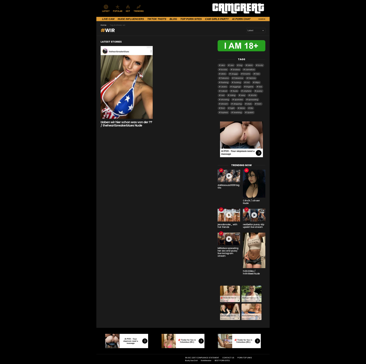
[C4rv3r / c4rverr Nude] (254, 184)
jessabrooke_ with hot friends (227, 226)
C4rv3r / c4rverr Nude (251, 202)
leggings (236, 86)
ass (232, 65)
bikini (250, 65)
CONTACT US (228, 358)
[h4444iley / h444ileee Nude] (254, 250)
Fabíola (252, 78)
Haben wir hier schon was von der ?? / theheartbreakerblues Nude (126, 124)
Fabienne (238, 78)
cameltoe (250, 69)
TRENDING (139, 11)
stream (224, 103)
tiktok (242, 108)
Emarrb (246, 73)
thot (223, 108)
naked (224, 91)
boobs (224, 69)
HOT (128, 11)
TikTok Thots (156, 19)
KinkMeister (206, 360)
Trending (221, 170)
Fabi (257, 73)
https (257, 82)
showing (225, 99)
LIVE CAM (108, 19)
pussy (259, 91)
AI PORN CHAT (241, 19)
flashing (224, 82)
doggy (234, 73)
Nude (235, 91)
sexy (243, 95)
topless (224, 112)
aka (223, 65)
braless (236, 69)
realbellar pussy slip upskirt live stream (253, 226)
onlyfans (247, 91)
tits (251, 108)
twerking (238, 112)
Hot (247, 82)
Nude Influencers (131, 19)
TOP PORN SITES (191, 19)
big (240, 65)
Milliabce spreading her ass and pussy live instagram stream (228, 252)
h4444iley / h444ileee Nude (251, 272)
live (260, 86)
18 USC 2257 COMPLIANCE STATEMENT (202, 358)
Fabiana (225, 78)
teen (259, 103)
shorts (253, 95)
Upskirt (250, 112)
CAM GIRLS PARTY (217, 19)
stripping (237, 103)
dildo (223, 73)
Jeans (224, 86)
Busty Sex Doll (191, 360)
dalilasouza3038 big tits (228, 186)
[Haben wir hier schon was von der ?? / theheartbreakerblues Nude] (127, 82)
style (249, 103)
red (222, 95)
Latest (106, 11)
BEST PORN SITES (222, 360)
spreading (253, 99)
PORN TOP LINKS (244, 358)
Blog (173, 19)
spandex (239, 99)
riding (232, 95)
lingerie (249, 86)
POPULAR (117, 11)
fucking (237, 82)
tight (232, 108)
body (260, 65)
